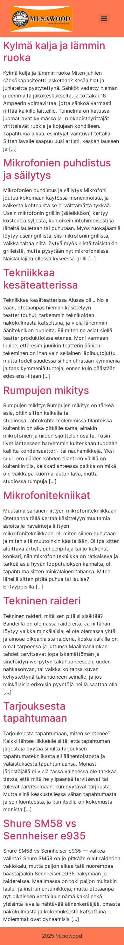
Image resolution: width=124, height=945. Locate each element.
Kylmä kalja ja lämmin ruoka (54, 51)
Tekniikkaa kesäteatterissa (40, 278)
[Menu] (104, 18)
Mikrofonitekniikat (46, 495)
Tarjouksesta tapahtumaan (35, 712)
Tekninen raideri (42, 600)
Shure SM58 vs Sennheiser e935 (44, 829)
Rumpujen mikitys (46, 390)
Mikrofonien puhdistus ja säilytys (57, 169)
